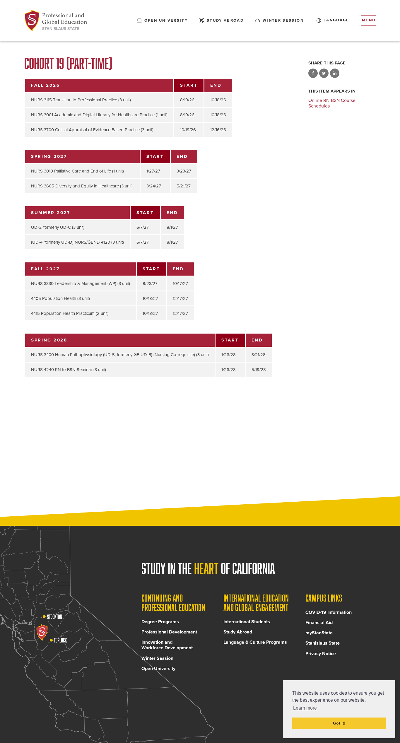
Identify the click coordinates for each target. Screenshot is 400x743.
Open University (158, 669)
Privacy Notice (320, 654)
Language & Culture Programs (255, 642)
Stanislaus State (322, 643)
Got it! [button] (339, 723)
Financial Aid (319, 623)
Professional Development (169, 632)
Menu (369, 20)
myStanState (319, 633)
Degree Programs (160, 622)
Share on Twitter (324, 73)
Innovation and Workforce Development (167, 645)
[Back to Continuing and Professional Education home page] (56, 20)
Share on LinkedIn (334, 73)
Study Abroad (237, 632)
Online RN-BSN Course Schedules (331, 103)
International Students (246, 622)
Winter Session (157, 658)
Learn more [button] (305, 708)
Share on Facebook (313, 73)
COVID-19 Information (328, 612)
